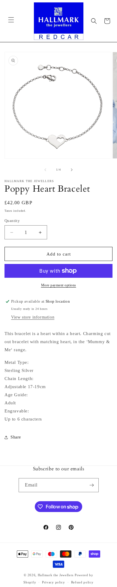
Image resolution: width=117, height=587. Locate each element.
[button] (11, 19)
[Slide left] (45, 169)
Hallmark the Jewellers (56, 575)
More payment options (58, 285)
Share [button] (15, 437)
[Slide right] (71, 169)
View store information (32, 317)
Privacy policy (53, 582)
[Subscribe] (91, 485)
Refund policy (82, 582)
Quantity (12, 220)
